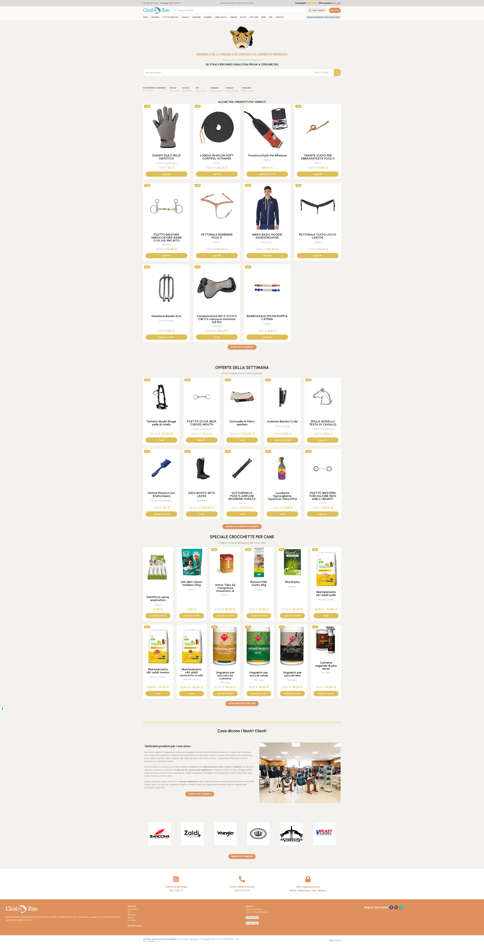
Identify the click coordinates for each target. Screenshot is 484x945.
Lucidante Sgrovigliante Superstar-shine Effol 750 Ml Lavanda (282, 497)
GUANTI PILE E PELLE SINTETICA (166, 157)
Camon (158, 604)
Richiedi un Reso (135, 926)
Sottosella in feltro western (242, 423)
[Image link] (21, 909)
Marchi (130, 917)
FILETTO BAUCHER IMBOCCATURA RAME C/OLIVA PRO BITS (166, 237)
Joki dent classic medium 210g (191, 583)
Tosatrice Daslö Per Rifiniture (267, 155)
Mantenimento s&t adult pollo (326, 593)
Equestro (267, 242)
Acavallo (216, 326)
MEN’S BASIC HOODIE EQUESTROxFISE (267, 236)
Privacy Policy (253, 917)
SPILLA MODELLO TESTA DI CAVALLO (322, 423)
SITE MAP (132, 920)
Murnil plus (292, 582)
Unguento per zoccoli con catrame (225, 675)
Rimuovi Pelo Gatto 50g (258, 583)
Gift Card (131, 915)
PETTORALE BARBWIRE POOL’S (217, 236)
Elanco (191, 589)
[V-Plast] (324, 834)
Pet (129, 912)
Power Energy (166, 320)
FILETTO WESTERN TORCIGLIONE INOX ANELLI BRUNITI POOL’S (322, 497)
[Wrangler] (225, 834)
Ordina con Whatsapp (176, 886)
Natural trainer (326, 599)
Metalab (166, 244)
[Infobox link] (150, 3)
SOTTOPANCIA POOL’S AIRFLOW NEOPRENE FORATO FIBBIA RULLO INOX (242, 497)
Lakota (317, 242)
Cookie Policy (253, 923)
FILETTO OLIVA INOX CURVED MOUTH (201, 423)
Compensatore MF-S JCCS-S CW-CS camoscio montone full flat (217, 319)
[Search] (337, 72)
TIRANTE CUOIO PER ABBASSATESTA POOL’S (318, 157)
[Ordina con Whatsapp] (176, 879)
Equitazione (133, 909)
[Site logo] (156, 10)
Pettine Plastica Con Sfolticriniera (161, 494)
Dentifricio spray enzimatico (158, 598)
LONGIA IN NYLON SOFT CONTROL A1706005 (217, 157)
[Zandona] (159, 834)
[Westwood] (258, 834)
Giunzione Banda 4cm (166, 316)
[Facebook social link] (391, 907)
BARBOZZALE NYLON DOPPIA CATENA (267, 317)
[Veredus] (291, 834)
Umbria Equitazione (166, 163)
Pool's (217, 163)
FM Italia (225, 682)
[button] (317, 3)
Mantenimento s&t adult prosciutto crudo (191, 672)
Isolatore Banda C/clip (282, 421)
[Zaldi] (192, 834)
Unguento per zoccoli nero (292, 674)
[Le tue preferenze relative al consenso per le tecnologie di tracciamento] (2, 708)
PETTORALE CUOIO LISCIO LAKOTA (317, 236)
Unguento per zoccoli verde (258, 674)
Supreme (202, 500)
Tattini (267, 160)
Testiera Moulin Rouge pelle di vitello (161, 423)
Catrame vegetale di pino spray (326, 665)
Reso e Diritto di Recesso (256, 912)
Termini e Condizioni (254, 909)
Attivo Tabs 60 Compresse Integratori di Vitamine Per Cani (225, 589)
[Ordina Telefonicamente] (242, 879)
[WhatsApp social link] (401, 907)
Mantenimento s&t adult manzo (158, 670)
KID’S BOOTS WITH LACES (202, 494)
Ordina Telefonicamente (242, 886)
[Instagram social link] (396, 907)
